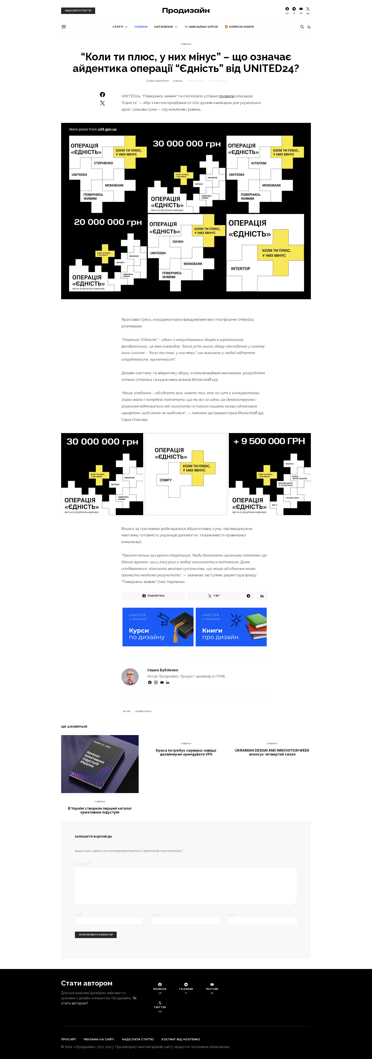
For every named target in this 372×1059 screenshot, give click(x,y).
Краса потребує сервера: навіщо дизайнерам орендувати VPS (186, 752)
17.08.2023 (178, 81)
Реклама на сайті (99, 1039)
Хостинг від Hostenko (180, 1039)
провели (226, 96)
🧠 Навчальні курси (201, 26)
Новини (140, 26)
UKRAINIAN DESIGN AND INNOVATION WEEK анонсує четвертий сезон (272, 752)
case (127, 711)
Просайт (68, 1039)
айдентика (144, 711)
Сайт (232, 915)
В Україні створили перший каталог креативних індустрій (100, 810)
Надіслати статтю (138, 1039)
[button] (309, 27)
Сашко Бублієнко (157, 81)
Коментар (81, 864)
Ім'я (78, 915)
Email (156, 915)
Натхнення (163, 26)
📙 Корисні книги (239, 26)
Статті (118, 26)
